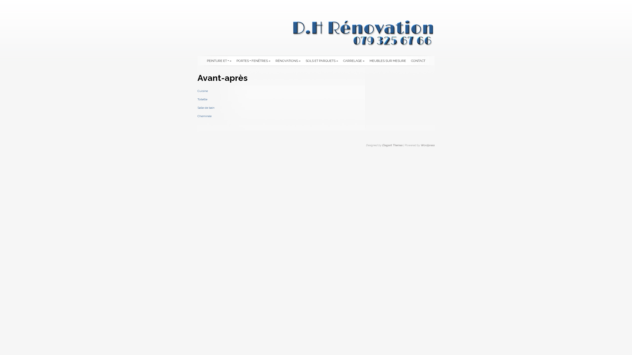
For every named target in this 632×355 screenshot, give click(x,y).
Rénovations (288, 61)
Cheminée (205, 116)
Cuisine (203, 91)
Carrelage (354, 61)
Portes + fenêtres (254, 61)
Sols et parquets (322, 61)
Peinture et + (219, 61)
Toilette (202, 99)
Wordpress (427, 145)
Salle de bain (206, 107)
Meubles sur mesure (388, 61)
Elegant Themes (392, 145)
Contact (418, 61)
